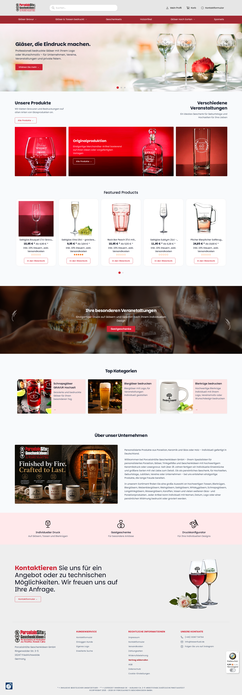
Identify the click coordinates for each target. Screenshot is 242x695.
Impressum (134, 637)
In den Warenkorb (36, 260)
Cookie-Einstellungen (139, 673)
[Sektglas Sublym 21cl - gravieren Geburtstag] (163, 219)
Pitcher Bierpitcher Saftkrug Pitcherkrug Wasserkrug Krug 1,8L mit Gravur (206, 239)
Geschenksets (114, 19)
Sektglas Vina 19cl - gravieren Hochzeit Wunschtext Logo (79, 239)
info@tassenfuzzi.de (194, 641)
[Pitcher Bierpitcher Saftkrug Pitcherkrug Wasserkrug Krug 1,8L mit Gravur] (206, 219)
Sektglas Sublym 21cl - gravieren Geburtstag (163, 239)
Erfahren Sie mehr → (29, 67)
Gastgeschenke (121, 329)
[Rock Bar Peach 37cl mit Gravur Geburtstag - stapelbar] (121, 219)
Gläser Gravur (26, 19)
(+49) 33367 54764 (194, 637)
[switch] (233, 670)
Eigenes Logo (82, 646)
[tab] (117, 87)
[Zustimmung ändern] (9, 686)
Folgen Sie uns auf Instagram (199, 646)
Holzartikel (146, 19)
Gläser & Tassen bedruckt (69, 19)
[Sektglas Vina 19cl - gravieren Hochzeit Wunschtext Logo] (78, 219)
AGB (130, 664)
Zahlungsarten (135, 651)
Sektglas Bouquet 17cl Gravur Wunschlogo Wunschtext (36, 239)
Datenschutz (134, 669)
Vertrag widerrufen (138, 660)
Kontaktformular (84, 637)
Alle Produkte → (26, 120)
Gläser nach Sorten (181, 19)
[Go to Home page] (25, 7)
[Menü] (237, 653)
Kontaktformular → (27, 599)
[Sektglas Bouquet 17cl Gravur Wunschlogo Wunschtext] (36, 219)
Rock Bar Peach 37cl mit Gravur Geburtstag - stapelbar (121, 239)
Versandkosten (36, 251)
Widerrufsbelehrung (138, 655)
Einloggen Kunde (84, 641)
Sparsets (219, 19)
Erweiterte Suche (84, 651)
